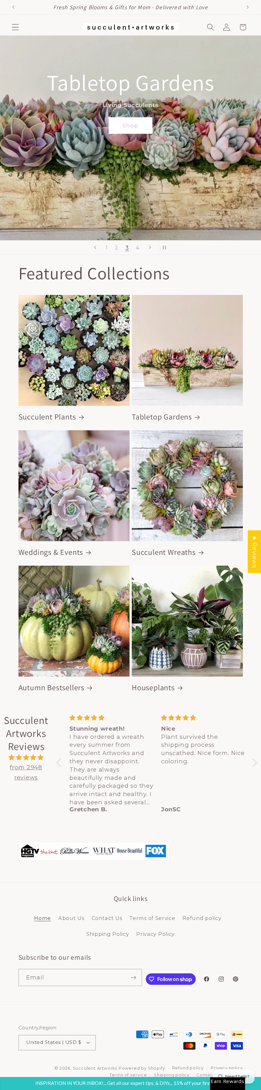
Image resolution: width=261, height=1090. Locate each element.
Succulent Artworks (95, 1068)
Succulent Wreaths (164, 552)
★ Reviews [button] (254, 551)
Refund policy (201, 918)
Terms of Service (152, 918)
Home (42, 918)
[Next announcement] (248, 7)
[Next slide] (150, 248)
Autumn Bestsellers (51, 687)
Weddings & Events (50, 552)
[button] (15, 27)
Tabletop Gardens (162, 417)
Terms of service (128, 1075)
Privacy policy (227, 1068)
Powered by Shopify (142, 1068)
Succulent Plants (47, 417)
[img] (26, 757)
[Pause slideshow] (166, 248)
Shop (221, 198)
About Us (71, 918)
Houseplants (153, 687)
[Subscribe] (134, 977)
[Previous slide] (95, 248)
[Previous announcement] (13, 7)
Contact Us (107, 918)
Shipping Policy (107, 934)
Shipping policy (171, 1075)
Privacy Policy (155, 934)
